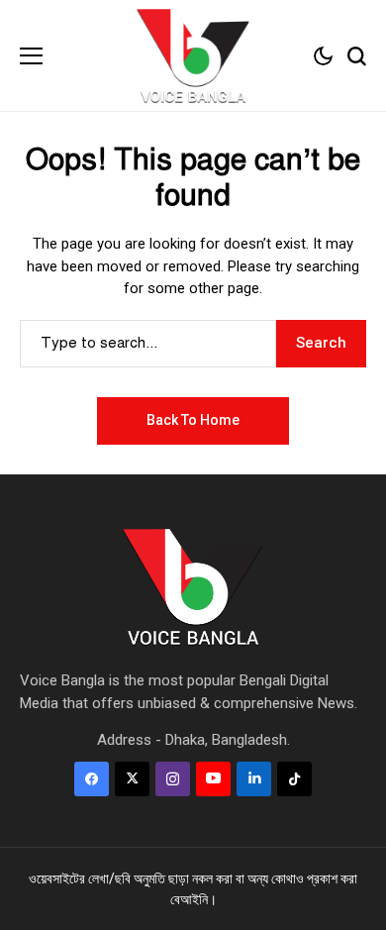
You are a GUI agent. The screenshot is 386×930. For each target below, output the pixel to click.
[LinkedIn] (254, 779)
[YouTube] (213, 779)
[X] (132, 779)
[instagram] (172, 779)
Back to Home (193, 420)
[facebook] (91, 779)
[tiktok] (294, 779)
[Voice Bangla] (193, 55)
